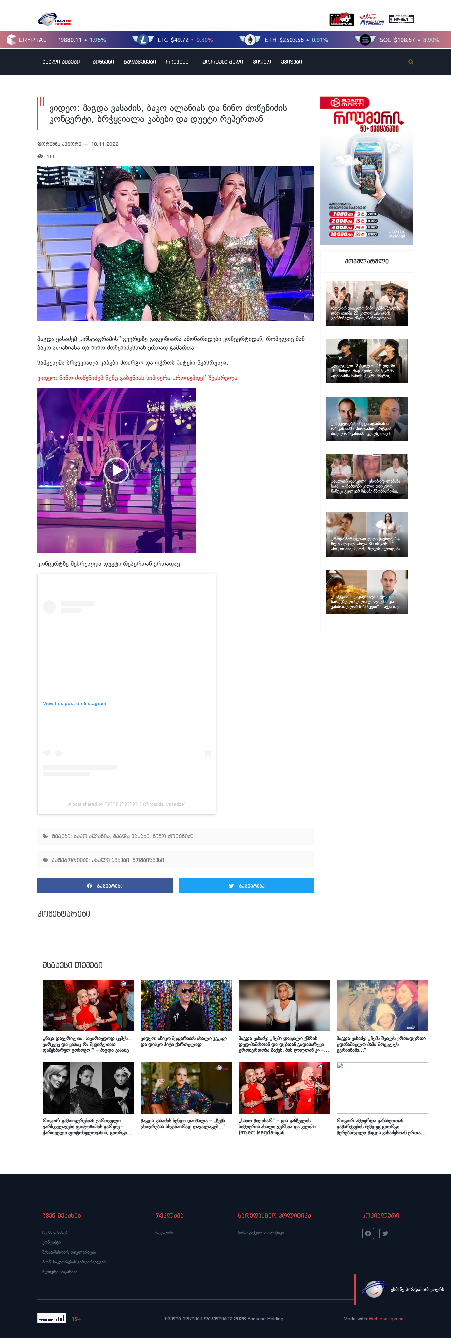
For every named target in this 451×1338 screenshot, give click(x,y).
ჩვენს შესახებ (54, 1232)
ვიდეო (262, 61)
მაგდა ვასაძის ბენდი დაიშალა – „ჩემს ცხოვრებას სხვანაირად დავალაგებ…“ (183, 1124)
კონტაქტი (51, 1242)
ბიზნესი (103, 61)
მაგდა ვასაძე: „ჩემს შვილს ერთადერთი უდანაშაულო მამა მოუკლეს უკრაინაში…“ (381, 1044)
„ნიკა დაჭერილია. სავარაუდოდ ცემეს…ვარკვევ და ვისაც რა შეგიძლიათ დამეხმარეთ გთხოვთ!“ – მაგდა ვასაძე (87, 1044)
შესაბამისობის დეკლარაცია (69, 1252)
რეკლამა (164, 1232)
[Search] (405, 62)
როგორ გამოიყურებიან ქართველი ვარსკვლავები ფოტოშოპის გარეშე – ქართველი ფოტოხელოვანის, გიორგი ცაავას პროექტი (85, 1127)
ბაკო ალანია (92, 836)
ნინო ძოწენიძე (173, 836)
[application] (116, 470)
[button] (116, 470)
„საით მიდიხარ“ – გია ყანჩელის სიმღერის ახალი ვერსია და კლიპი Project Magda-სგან (277, 1127)
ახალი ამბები (61, 61)
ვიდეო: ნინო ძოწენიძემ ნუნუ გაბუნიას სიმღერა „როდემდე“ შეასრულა (137, 377)
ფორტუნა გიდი (222, 61)
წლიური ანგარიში (59, 1271)
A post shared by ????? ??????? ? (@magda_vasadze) (127, 803)
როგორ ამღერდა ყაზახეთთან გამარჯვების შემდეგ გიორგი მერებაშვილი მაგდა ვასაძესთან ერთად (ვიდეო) (380, 1127)
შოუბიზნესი (148, 860)
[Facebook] (368, 1233)
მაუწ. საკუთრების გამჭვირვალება (74, 1262)
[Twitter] (385, 1233)
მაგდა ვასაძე (131, 836)
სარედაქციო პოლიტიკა (261, 1232)
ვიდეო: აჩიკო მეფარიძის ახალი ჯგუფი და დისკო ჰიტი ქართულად (183, 1041)
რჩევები (177, 61)
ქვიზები (291, 61)
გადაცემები (140, 61)
